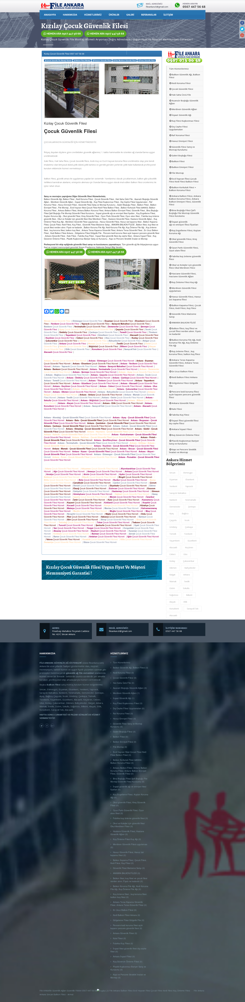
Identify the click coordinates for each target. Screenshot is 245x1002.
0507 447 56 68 (174, 631)
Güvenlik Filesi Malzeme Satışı (182, 315)
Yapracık (189, 486)
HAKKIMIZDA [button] (70, 14)
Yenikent (173, 486)
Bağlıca (185, 513)
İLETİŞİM (168, 14)
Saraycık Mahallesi (177, 493)
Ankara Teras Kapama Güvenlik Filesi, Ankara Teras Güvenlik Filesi (183, 362)
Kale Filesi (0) (119, 938)
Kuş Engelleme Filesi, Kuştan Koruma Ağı (185, 232)
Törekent (188, 534)
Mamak (172, 581)
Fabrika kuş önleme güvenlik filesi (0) (130, 818)
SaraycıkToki (192, 608)
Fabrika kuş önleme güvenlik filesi (185, 258)
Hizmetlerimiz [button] (93, 14)
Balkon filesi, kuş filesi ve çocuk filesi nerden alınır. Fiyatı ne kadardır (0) (128, 880)
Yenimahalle (190, 500)
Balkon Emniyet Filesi (183, 167)
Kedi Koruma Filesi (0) (123, 672)
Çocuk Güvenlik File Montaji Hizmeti (59, 60)
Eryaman (173, 479)
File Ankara (199, 990)
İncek (187, 520)
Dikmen (173, 567)
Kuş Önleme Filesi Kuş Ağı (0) (127, 839)
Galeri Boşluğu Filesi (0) (124, 731)
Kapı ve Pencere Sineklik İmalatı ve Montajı (182, 451)
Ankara (186, 574)
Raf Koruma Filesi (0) (123, 713)
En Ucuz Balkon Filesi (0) (125, 910)
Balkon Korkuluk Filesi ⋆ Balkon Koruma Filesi (182, 189)
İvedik (187, 581)
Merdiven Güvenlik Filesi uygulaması (182, 289)
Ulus (185, 554)
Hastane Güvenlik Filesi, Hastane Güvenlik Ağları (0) (127, 833)
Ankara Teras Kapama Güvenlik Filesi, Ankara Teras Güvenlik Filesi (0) (128, 903)
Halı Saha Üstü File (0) (123, 682)
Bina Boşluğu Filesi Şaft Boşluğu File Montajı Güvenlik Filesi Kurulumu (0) (128, 780)
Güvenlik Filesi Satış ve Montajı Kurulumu (182, 148)
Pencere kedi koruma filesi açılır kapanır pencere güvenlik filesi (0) (126, 927)
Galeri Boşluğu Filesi (182, 155)
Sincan (172, 472)
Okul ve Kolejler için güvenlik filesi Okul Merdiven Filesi (185, 266)
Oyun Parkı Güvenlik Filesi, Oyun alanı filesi (183, 249)
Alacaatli (173, 547)
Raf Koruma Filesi (181, 135)
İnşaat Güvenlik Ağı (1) (123, 698)
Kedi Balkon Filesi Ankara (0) (126, 915)
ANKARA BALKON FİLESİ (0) (126, 873)
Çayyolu (173, 520)
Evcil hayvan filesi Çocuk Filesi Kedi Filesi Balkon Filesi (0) (128, 753)
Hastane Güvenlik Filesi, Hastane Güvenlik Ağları (182, 275)
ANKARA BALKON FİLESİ (184, 322)
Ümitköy (173, 527)
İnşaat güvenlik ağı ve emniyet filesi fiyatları (183, 223)
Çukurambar (188, 561)
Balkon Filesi (178, 161)
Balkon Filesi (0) (120, 736)
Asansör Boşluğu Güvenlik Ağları (183, 102)
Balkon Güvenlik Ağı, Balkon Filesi (184, 76)
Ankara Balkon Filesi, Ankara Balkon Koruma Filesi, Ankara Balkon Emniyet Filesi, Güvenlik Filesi (185, 200)
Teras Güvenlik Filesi (147, 60)
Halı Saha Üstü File (181, 94)
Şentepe (192, 506)
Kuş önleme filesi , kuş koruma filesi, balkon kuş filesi (184, 353)
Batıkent (173, 500)
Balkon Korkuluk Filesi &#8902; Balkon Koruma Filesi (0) (126, 761)
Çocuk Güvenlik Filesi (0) (125, 677)
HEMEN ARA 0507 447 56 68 (63, 33)
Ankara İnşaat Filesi (182, 429)
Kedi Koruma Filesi (181, 83)
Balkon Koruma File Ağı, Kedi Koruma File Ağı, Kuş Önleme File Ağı (185, 342)
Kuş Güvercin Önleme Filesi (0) (127, 961)
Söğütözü (173, 595)
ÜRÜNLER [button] (114, 14)
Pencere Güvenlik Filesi (102, 60)
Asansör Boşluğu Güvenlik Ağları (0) (130, 688)
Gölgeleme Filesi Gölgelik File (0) (128, 920)
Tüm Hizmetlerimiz (179, 68)
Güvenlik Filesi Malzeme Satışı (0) (129, 868)
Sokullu (186, 588)
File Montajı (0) (120, 746)
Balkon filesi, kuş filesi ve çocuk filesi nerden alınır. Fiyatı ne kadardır (185, 331)
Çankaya (189, 527)
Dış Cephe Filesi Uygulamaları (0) (128, 708)
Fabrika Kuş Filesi (180, 414)
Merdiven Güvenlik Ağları (184, 109)
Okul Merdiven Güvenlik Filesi (125, 60)
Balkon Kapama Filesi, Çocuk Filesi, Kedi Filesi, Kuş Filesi (185, 307)
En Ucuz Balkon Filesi (182, 371)
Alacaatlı (173, 615)
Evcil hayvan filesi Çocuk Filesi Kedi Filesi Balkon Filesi (183, 180)
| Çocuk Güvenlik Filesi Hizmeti (62, 468)
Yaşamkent (174, 540)
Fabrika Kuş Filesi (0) (123, 943)
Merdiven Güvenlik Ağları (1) (126, 693)
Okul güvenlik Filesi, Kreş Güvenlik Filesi (183, 240)
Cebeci (172, 554)
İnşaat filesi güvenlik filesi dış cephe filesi (183, 422)
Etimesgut (188, 472)
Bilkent (189, 595)
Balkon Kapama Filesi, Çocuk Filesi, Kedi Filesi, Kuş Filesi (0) (128, 862)
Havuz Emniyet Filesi (182, 141)
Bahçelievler (190, 567)
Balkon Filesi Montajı (83, 60)
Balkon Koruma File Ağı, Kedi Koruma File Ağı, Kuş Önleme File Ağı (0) (129, 888)
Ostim (172, 588)
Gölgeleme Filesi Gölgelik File (183, 384)
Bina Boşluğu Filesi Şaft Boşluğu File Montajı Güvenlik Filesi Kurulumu (184, 213)
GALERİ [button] (130, 14)
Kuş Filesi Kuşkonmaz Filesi (185, 120)
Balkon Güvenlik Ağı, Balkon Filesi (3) (130, 667)
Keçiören (189, 547)
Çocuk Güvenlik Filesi (58, 320)
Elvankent (189, 479)
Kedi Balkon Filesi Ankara (184, 377)
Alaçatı (172, 601)
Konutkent (174, 608)
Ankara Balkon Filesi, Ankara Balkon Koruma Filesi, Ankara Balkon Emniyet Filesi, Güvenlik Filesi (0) (128, 770)
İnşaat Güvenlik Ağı (181, 115)
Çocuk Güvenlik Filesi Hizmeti (65, 360)
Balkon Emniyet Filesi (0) (124, 741)
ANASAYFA (50, 14)
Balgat (172, 574)
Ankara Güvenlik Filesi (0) (125, 933)
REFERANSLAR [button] (148, 14)
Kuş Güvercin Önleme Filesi (185, 435)
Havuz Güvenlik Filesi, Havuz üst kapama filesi (185, 298)
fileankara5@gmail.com (120, 631)
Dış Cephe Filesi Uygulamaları (178, 128)
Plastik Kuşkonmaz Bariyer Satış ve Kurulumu (184, 442)
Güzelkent (192, 540)
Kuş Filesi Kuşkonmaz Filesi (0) (127, 703)
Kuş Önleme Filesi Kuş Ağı (185, 282)
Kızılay (172, 561)
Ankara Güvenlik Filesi (183, 403)
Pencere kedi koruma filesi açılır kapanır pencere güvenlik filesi (184, 394)
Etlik (185, 601)
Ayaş (171, 513)
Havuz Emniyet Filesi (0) (124, 718)
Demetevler (174, 506)
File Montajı (178, 172)
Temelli (172, 534)
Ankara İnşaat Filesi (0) (124, 956)
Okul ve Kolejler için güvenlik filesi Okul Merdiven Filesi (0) (127, 825)
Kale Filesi (177, 408)
